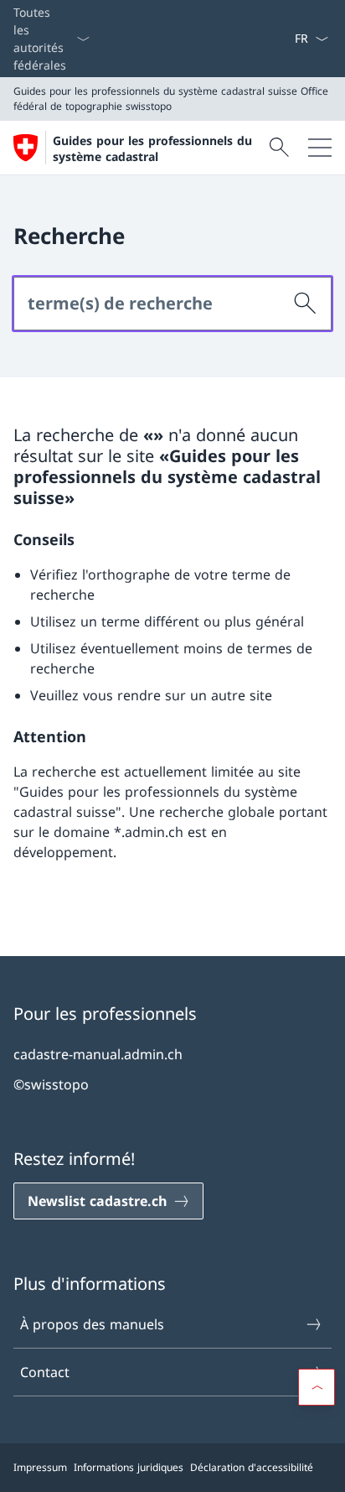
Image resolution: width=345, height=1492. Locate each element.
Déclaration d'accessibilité (251, 1467)
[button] (316, 1387)
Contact (45, 1372)
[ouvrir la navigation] (320, 147)
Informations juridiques (128, 1467)
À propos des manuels (92, 1324)
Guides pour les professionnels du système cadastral (152, 148)
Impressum (40, 1467)
